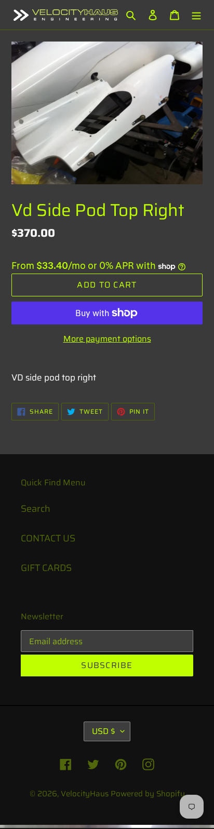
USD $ (103, 731)
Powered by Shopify (148, 793)
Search (35, 508)
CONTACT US (48, 538)
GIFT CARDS (46, 568)
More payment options (107, 339)
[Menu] (196, 15)
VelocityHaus (85, 793)
